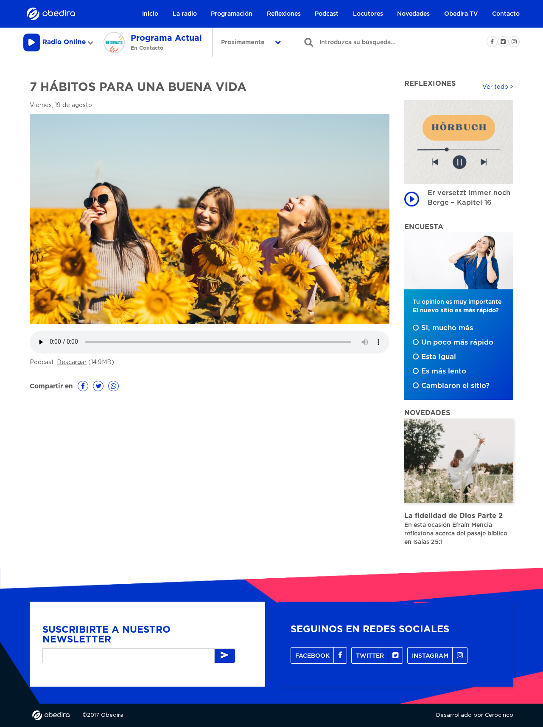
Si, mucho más (447, 328)
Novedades (413, 14)
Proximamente (243, 42)
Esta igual (438, 357)
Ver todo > (497, 87)
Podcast (327, 14)
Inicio (150, 14)
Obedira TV (461, 14)
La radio (185, 14)
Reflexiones (284, 14)
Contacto (506, 14)
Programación (231, 14)
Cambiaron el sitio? (455, 385)
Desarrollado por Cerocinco (474, 715)
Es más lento (443, 371)
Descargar (72, 362)
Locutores (368, 14)
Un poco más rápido (457, 342)
